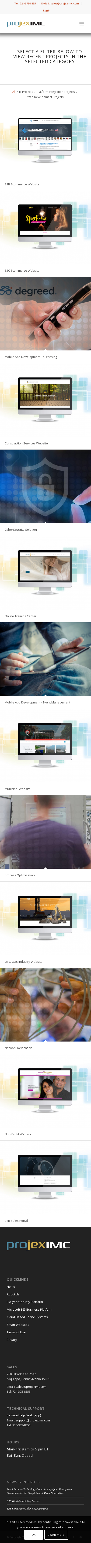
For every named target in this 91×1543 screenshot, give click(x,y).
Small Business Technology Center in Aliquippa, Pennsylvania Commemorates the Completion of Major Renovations (40, 1491)
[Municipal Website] (45, 745)
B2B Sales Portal (16, 1221)
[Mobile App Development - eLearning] (45, 313)
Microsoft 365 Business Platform (29, 1309)
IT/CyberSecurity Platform (25, 1302)
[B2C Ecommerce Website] (45, 227)
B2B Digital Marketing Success (23, 1501)
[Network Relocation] (45, 1005)
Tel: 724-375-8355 (25, 3)
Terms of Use (16, 1332)
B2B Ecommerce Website (22, 184)
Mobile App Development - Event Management (37, 702)
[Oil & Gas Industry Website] (45, 918)
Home (11, 1286)
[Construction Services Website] (45, 400)
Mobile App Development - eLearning (31, 357)
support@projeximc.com (33, 1420)
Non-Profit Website (18, 1134)
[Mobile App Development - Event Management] (45, 659)
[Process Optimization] (45, 832)
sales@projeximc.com (31, 1386)
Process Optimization (20, 875)
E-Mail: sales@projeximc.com (60, 3)
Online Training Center (20, 616)
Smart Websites (18, 1325)
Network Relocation (18, 1048)
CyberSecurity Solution (21, 529)
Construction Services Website (26, 443)
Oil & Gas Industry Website (23, 961)
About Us (13, 1294)
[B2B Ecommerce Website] (45, 141)
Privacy (12, 1340)
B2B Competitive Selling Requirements (27, 1508)
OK (34, 1535)
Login (46, 10)
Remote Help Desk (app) (24, 1415)
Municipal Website (18, 789)
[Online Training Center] (45, 573)
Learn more (56, 1535)
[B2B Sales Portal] (45, 1177)
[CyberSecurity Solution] (45, 486)
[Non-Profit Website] (45, 1091)
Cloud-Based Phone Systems (27, 1317)
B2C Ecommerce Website (22, 270)
